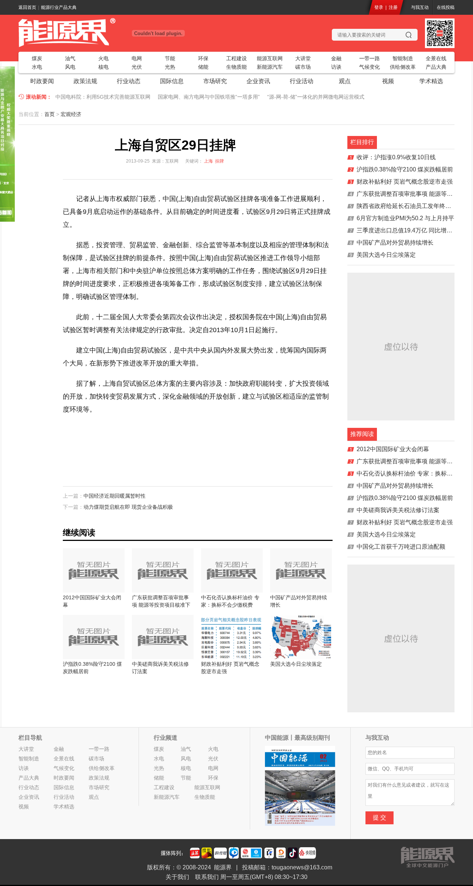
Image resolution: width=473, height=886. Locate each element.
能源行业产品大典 (58, 7)
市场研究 (215, 81)
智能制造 (402, 58)
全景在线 (436, 58)
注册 (393, 7)
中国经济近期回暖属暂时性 (115, 496)
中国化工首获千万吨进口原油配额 (401, 546)
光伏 (137, 67)
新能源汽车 (270, 67)
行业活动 (301, 81)
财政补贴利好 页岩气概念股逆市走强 (405, 181)
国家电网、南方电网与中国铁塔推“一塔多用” (209, 97)
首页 (49, 114)
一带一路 (369, 58)
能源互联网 (270, 58)
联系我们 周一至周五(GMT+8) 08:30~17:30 (251, 877)
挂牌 (219, 161)
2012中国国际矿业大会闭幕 (393, 449)
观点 (345, 81)
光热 (170, 67)
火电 (103, 58)
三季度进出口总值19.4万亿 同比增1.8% (408, 230)
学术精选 (431, 81)
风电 (70, 67)
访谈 (336, 67)
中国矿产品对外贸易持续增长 (395, 242)
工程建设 (236, 58)
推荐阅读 (362, 434)
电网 (137, 58)
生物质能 (236, 67)
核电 (103, 67)
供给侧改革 (403, 67)
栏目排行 (362, 142)
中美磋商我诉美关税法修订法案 (398, 510)
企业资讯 (258, 81)
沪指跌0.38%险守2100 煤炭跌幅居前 (405, 169)
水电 (37, 67)
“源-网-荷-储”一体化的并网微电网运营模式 (315, 97)
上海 (208, 161)
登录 (378, 7)
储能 (203, 67)
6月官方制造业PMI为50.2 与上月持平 (405, 218)
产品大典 (436, 67)
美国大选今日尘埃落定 (386, 255)
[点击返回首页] (92, 32)
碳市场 (303, 67)
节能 (170, 58)
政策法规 (85, 81)
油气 (70, 58)
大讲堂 (303, 58)
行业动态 (128, 81)
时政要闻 (42, 81)
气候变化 (369, 67)
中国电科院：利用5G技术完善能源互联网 (102, 97)
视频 (388, 81)
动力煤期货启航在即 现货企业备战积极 (128, 507)
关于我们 (177, 877)
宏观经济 (71, 114)
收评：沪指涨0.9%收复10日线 (396, 157)
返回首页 (27, 7)
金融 (336, 58)
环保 (203, 58)
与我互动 (420, 7)
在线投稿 (446, 7)
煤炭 (37, 58)
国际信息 (172, 81)
